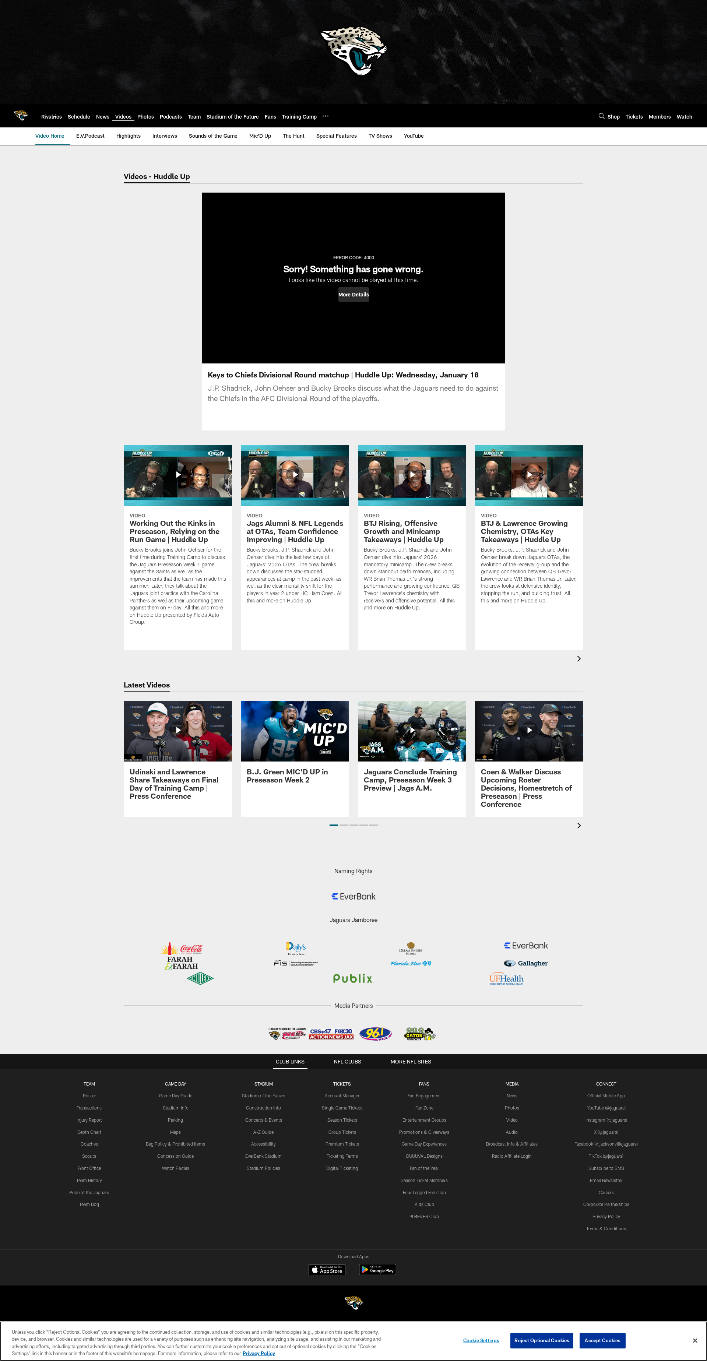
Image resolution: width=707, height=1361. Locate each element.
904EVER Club (424, 1216)
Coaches (89, 1143)
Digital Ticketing (342, 1168)
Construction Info (263, 1107)
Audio (512, 1132)
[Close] (695, 1340)
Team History (89, 1180)
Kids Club (424, 1204)
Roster (89, 1095)
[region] (353, 1341)
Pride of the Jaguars (89, 1192)
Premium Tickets (342, 1143)
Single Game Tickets (342, 1107)
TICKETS (342, 1083)
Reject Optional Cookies (541, 1340)
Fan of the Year (424, 1168)
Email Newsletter (606, 1180)
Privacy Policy (606, 1216)
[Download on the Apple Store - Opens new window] (327, 1270)
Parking (175, 1119)
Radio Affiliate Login (512, 1155)
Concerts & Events (263, 1119)
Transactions (89, 1107)
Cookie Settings (481, 1340)
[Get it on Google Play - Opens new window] (377, 1273)
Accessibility (263, 1143)
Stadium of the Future (263, 1095)
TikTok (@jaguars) (606, 1155)
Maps (175, 1132)
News (512, 1095)
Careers (606, 1192)
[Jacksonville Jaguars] (353, 1304)
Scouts (89, 1155)
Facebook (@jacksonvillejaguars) (606, 1143)
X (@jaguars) (606, 1132)
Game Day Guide (175, 1095)
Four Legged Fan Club (424, 1192)
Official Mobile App (606, 1095)
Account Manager (342, 1095)
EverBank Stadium (263, 1155)
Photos (512, 1107)
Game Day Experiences (424, 1143)
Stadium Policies (263, 1168)
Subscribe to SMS (606, 1168)
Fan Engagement (424, 1095)
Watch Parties (175, 1168)
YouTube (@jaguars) (606, 1107)
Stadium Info (176, 1107)
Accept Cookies (602, 1340)
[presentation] (580, 660)
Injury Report (89, 1119)
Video (512, 1119)
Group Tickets (342, 1132)
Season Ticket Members (424, 1180)
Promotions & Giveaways (424, 1132)
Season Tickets (342, 1119)
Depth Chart (89, 1132)
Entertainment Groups (424, 1119)
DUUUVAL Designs (424, 1155)
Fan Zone (424, 1107)
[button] (353, 294)
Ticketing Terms (342, 1155)
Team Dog (89, 1204)
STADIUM (263, 1083)
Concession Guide (175, 1155)
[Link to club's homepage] (20, 115)
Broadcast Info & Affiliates (512, 1143)
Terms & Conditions (606, 1228)
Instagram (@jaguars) (606, 1119)
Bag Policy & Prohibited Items (175, 1143)
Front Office (89, 1168)
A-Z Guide (263, 1132)
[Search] (602, 116)
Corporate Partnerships (606, 1204)
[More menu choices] (325, 116)
